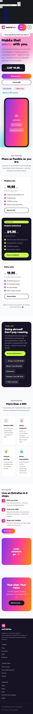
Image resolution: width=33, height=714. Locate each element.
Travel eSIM (16, 82)
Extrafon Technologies (9, 695)
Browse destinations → (15, 353)
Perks (3, 685)
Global (4, 676)
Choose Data (11, 296)
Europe (4, 673)
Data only (5, 651)
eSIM (3, 654)
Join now (21, 27)
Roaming (4, 657)
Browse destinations (8, 670)
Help (3, 692)
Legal (3, 698)
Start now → (8, 531)
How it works (6, 667)
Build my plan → (16, 76)
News (3, 689)
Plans (3, 648)
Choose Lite (11, 210)
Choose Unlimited (13, 255)
